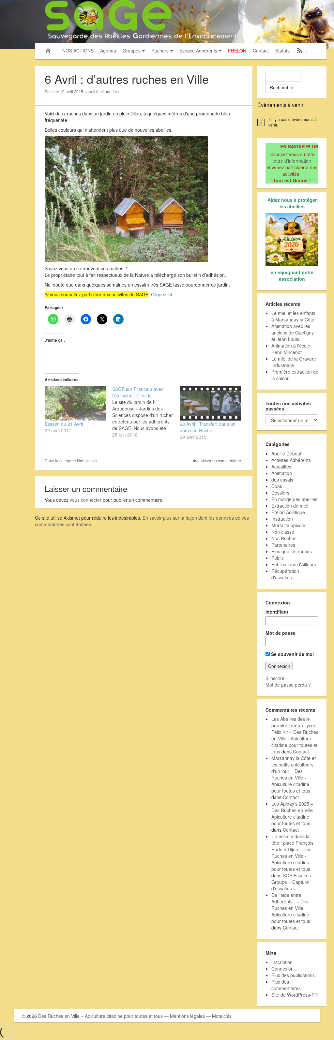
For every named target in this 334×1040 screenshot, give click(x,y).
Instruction (282, 518)
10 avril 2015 (71, 91)
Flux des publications (293, 975)
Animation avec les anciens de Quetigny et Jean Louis (292, 332)
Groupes (132, 50)
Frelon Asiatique (288, 512)
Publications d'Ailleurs (293, 564)
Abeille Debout (286, 453)
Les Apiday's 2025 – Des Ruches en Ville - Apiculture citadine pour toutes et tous (293, 813)
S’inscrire (275, 678)
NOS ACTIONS (78, 50)
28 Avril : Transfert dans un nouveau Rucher (207, 427)
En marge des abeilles (294, 499)
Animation (281, 473)
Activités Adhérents (291, 460)
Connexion (282, 968)
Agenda (108, 50)
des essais (282, 479)
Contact (261, 50)
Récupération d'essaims (285, 574)
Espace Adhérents (198, 50)
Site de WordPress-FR (294, 994)
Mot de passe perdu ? (288, 684)
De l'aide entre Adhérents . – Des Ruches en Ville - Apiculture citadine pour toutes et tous (290, 908)
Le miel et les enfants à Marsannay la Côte (293, 316)
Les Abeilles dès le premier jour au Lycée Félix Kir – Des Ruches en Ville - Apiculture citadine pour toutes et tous (294, 735)
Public (277, 558)
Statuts (282, 50)
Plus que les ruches (291, 551)
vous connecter (85, 500)
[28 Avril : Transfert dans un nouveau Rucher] (210, 403)
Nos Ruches (283, 538)
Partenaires (283, 545)
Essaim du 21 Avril (64, 424)
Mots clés (222, 1016)
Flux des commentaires (286, 984)
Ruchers (160, 50)
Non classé (87, 460)
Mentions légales (187, 1016)
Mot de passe (281, 633)
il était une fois (106, 91)
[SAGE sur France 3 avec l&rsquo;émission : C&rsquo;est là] (146, 412)
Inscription (282, 962)
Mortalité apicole (288, 525)
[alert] (291, 122)
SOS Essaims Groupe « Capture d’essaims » (291, 882)
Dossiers (280, 492)
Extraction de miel (289, 505)
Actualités (281, 466)
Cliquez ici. (162, 294)
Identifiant (277, 611)
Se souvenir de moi (292, 654)
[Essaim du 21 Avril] (75, 403)
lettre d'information (292, 160)
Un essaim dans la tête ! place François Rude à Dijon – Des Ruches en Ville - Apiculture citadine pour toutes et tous (292, 852)
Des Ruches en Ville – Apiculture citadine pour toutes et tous (100, 1016)
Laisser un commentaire (219, 460)
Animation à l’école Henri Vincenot (290, 348)
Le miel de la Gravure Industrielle (293, 361)
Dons (276, 486)
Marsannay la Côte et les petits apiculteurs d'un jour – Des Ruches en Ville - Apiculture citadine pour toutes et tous (293, 774)
